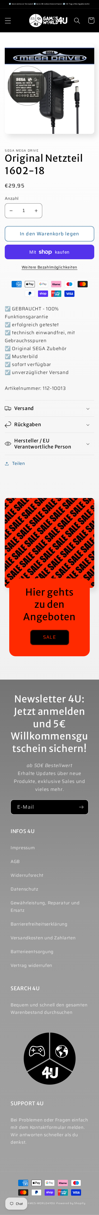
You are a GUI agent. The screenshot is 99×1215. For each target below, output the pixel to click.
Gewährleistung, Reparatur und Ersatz (45, 906)
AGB (15, 861)
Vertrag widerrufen (31, 965)
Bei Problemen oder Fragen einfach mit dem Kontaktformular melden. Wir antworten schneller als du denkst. (49, 1131)
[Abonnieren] (81, 807)
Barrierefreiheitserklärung (39, 924)
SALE (49, 637)
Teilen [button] (18, 463)
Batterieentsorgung (32, 951)
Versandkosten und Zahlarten (43, 937)
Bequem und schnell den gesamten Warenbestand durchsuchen (49, 1008)
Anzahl (12, 198)
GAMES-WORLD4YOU (40, 1203)
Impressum (23, 847)
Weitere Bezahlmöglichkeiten (49, 267)
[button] (8, 21)
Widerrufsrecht (27, 875)
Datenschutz (25, 889)
